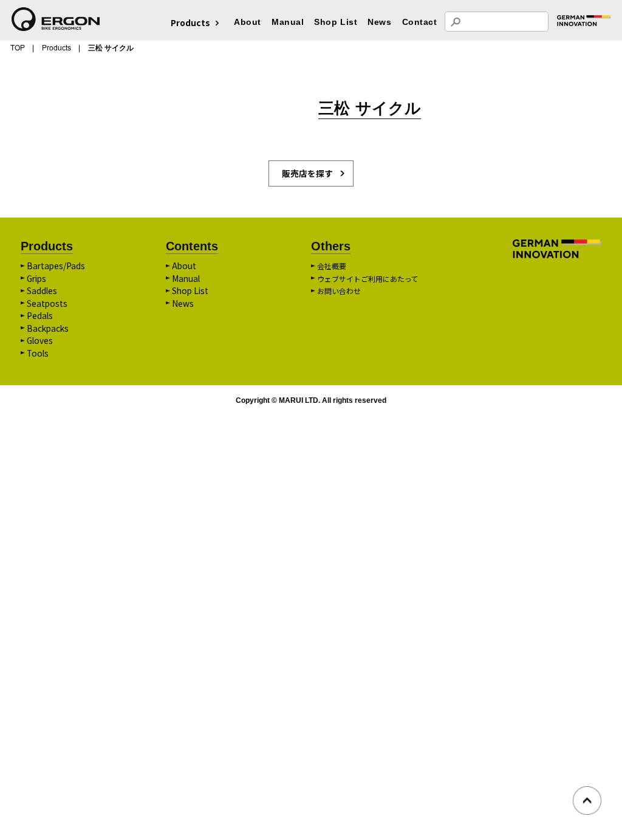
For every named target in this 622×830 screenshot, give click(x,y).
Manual (288, 22)
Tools (38, 353)
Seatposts (47, 303)
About (247, 22)
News (379, 22)
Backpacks (48, 328)
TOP (17, 47)
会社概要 (331, 266)
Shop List (335, 22)
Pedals (40, 315)
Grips (36, 278)
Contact (419, 22)
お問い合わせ (339, 291)
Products (56, 47)
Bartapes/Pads (56, 265)
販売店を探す (307, 173)
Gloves (40, 340)
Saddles (42, 290)
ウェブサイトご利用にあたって (368, 278)
